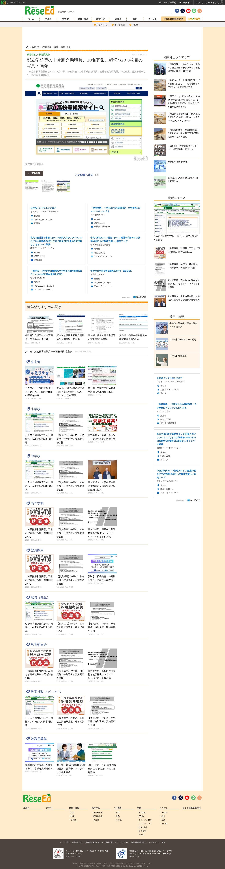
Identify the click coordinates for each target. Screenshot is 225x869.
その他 (135, 24)
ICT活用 (142, 812)
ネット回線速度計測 (192, 808)
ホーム (31, 19)
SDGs (141, 816)
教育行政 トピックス (46, 691)
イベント (152, 19)
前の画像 (36, 173)
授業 (72, 812)
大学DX (65, 19)
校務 (72, 816)
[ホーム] (27, 47)
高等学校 (37, 503)
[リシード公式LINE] (193, 797)
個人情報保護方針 (137, 842)
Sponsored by (127, 297)
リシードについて (121, 842)
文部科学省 (101, 24)
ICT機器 (118, 19)
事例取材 (142, 831)
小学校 (35, 409)
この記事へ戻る (86, 174)
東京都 (35, 362)
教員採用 (37, 550)
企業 (163, 820)
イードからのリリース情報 (155, 842)
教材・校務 (83, 19)
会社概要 (109, 842)
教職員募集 (39, 739)
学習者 (164, 812)
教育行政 (100, 19)
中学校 (35, 456)
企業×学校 (143, 827)
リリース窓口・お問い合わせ (71, 842)
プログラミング (145, 823)
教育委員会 (119, 24)
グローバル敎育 (145, 820)
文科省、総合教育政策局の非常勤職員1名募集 (58, 351)
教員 (163, 816)
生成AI (48, 19)
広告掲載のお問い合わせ (93, 842)
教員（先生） (40, 597)
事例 (135, 19)
